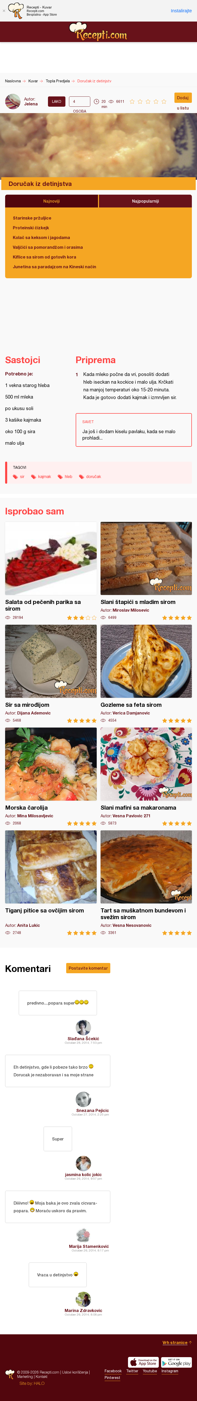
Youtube (150, 1371)
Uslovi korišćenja (75, 1372)
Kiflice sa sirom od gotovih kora (44, 256)
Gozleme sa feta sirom (146, 674)
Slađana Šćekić (83, 1038)
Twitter (132, 1371)
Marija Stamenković (89, 1246)
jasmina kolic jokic (83, 1174)
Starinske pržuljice (32, 217)
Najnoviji (51, 200)
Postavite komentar (88, 968)
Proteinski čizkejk (31, 227)
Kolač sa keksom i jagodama (41, 237)
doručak (93, 476)
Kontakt (41, 1376)
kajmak (44, 476)
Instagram (170, 1371)
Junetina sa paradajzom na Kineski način (54, 266)
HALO (39, 1383)
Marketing (25, 1376)
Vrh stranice (175, 1342)
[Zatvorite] (3, 10)
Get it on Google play (176, 1362)
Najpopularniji (145, 200)
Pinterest (112, 1378)
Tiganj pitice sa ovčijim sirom (51, 882)
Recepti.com (98, 32)
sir (22, 476)
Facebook (113, 1371)
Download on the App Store (143, 1362)
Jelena (31, 103)
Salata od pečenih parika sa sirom (51, 571)
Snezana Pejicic (92, 1110)
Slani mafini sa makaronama (146, 777)
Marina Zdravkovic (83, 1310)
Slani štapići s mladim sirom (146, 571)
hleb (68, 476)
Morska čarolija (51, 777)
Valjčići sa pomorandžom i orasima (48, 247)
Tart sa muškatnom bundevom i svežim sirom (146, 882)
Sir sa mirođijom (51, 674)
